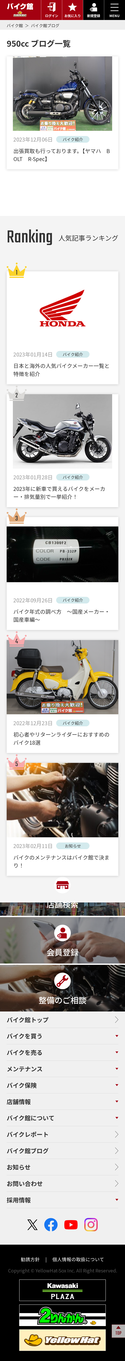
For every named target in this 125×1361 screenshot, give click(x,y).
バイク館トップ (28, 1019)
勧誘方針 (31, 1259)
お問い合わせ (25, 1183)
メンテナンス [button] (25, 1068)
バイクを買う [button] (25, 1035)
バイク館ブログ (45, 25)
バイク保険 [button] (22, 1085)
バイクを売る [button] (25, 1052)
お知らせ (19, 1167)
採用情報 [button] (19, 1199)
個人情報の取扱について (77, 1259)
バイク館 (15, 25)
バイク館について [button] (31, 1117)
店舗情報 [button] (19, 1101)
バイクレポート (28, 1134)
